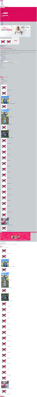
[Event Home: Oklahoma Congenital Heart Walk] (15, 44)
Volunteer (2, 4)
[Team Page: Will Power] (9, 44)
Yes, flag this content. (2, 396)
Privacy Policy (1, 241)
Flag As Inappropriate (4, 241)
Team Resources (2, 3)
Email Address (2, 15)
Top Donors (2, 79)
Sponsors (2, 23)
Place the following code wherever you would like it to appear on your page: (7, 62)
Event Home (2, 1)
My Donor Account (4, 12)
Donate (1, 2)
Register (1, 22)
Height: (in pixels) (1, 61)
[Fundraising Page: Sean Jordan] (3, 44)
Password (2, 13)
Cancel (4, 396)
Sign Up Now (2, 20)
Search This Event (6, 6)
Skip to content (1, 0)
